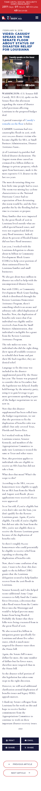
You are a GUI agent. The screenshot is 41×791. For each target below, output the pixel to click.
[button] (37, 17)
